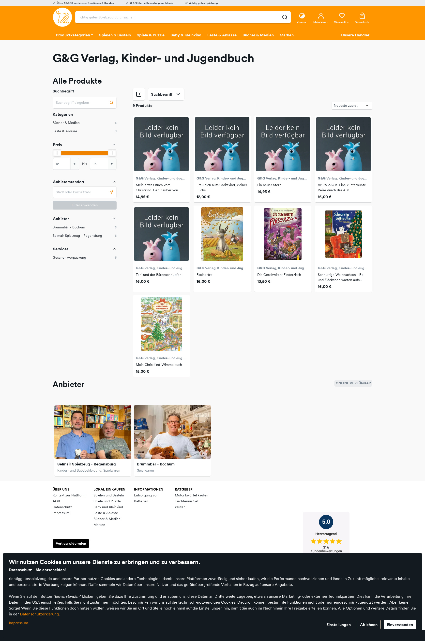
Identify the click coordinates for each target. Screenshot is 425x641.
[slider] (57, 152)
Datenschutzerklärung (39, 613)
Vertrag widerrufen (71, 543)
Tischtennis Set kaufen (186, 504)
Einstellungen (338, 624)
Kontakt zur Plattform (69, 495)
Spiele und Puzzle (107, 501)
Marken (99, 524)
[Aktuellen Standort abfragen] (111, 192)
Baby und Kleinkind (108, 507)
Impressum (18, 622)
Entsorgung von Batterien (146, 498)
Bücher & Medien (107, 519)
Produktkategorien (73, 34)
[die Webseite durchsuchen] (284, 17)
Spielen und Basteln (108, 495)
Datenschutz (62, 507)
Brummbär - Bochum (156, 464)
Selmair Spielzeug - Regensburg (86, 464)
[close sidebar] (139, 94)
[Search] (111, 102)
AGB (56, 501)
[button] (85, 227)
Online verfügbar (353, 383)
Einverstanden (400, 624)
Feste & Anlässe (105, 513)
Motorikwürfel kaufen (191, 495)
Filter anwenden (85, 205)
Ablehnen (369, 624)
